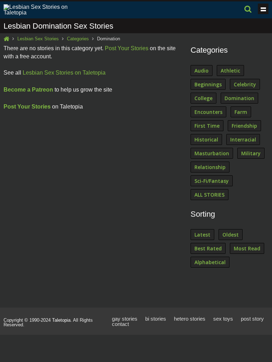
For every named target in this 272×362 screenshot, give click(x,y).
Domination (239, 98)
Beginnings (208, 84)
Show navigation (263, 9)
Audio (201, 70)
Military (251, 153)
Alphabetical (210, 262)
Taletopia (61, 320)
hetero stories (189, 318)
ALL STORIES (209, 194)
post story (252, 318)
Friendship (244, 125)
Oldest (230, 234)
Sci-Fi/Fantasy (211, 180)
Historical (206, 139)
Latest (202, 234)
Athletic (230, 70)
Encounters (208, 112)
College (203, 98)
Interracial (243, 139)
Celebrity (245, 84)
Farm (240, 112)
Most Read (247, 248)
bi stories (155, 318)
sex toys (223, 318)
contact (120, 324)
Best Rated (208, 248)
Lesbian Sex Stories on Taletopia (64, 73)
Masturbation (211, 153)
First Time (207, 125)
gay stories (124, 318)
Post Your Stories (126, 48)
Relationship (210, 167)
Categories (78, 38)
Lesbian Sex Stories (38, 38)
